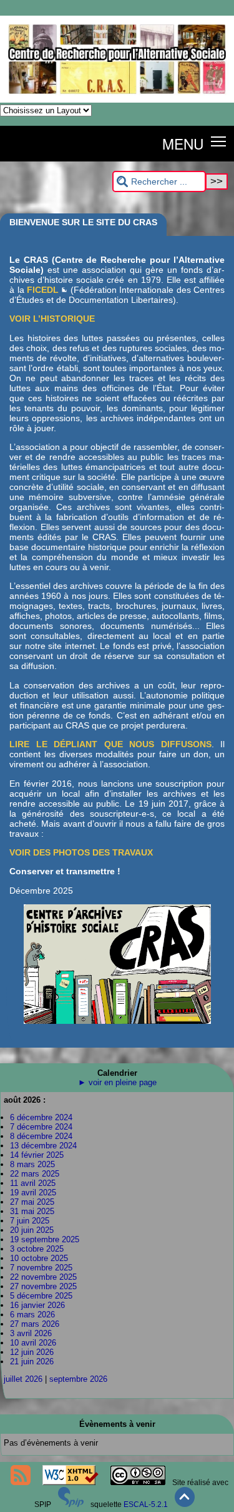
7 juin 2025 (29, 1220)
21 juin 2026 (32, 1361)
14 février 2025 (37, 1155)
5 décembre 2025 (41, 1295)
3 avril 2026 (31, 1333)
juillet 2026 (23, 1379)
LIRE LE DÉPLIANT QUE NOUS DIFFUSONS (110, 744)
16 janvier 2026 (37, 1305)
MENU (182, 143)
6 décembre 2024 (41, 1117)
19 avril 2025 (33, 1192)
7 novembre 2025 (41, 1267)
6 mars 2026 (32, 1314)
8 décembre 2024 (41, 1136)
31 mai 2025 (32, 1211)
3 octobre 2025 (37, 1249)
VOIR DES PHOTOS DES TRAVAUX (81, 852)
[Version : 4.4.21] (71, 1504)
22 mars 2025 (34, 1173)
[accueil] (117, 100)
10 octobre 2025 (39, 1258)
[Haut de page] (185, 1504)
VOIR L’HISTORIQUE (52, 319)
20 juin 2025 (32, 1230)
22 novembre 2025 (43, 1277)
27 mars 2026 (34, 1324)
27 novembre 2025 (43, 1286)
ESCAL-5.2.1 (146, 1504)
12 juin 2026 (32, 1352)
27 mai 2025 (32, 1202)
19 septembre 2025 (44, 1239)
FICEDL (43, 290)
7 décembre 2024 (41, 1126)
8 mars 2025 (32, 1164)
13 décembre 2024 (43, 1145)
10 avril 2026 (33, 1342)
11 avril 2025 (33, 1183)
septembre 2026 (78, 1379)
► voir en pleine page (117, 1082)
